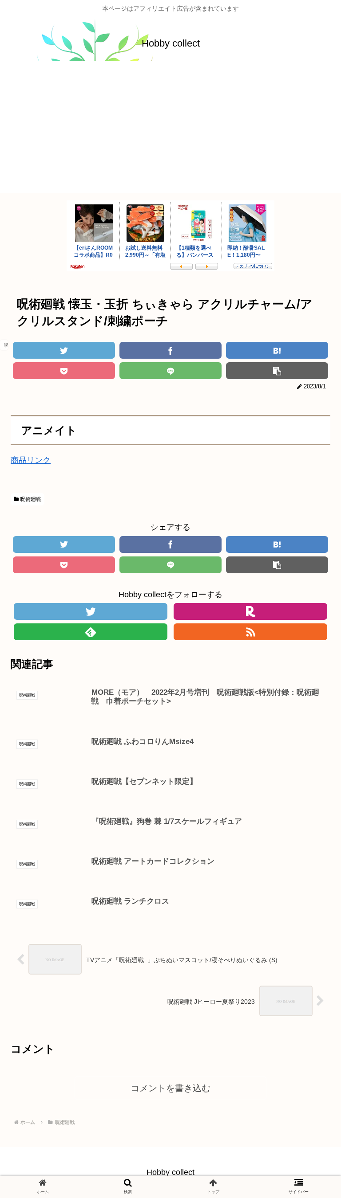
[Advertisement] (170, 131)
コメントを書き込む (170, 1088)
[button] (310, 889)
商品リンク (31, 460)
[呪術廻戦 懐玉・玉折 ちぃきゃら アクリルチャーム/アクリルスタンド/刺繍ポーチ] (277, 350)
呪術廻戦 (30, 499)
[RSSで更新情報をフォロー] (250, 631)
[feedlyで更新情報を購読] (90, 631)
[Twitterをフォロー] (90, 611)
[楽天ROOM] (250, 611)
